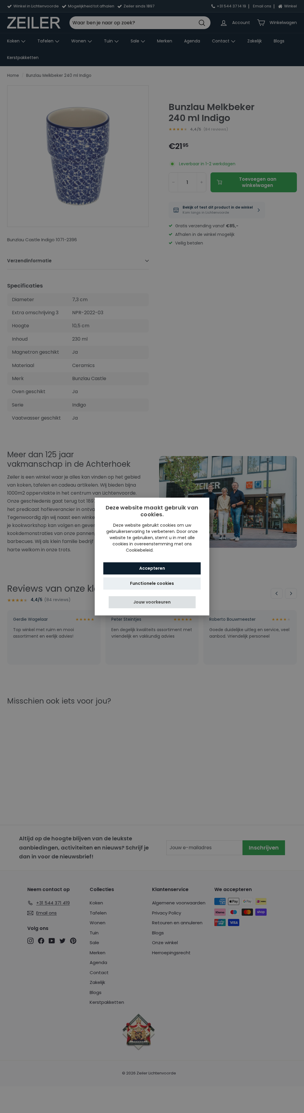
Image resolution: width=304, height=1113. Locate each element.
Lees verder (166, 550)
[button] (152, 602)
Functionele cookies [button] (152, 583)
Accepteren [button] (152, 568)
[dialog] (152, 557)
